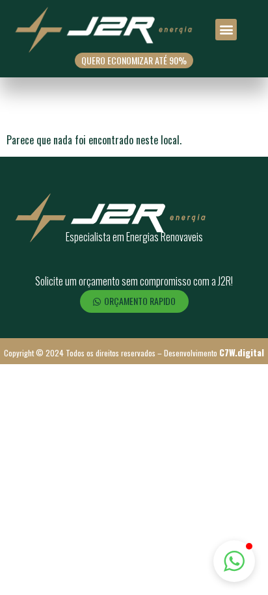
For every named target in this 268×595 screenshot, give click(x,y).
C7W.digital (241, 352)
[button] (226, 29)
